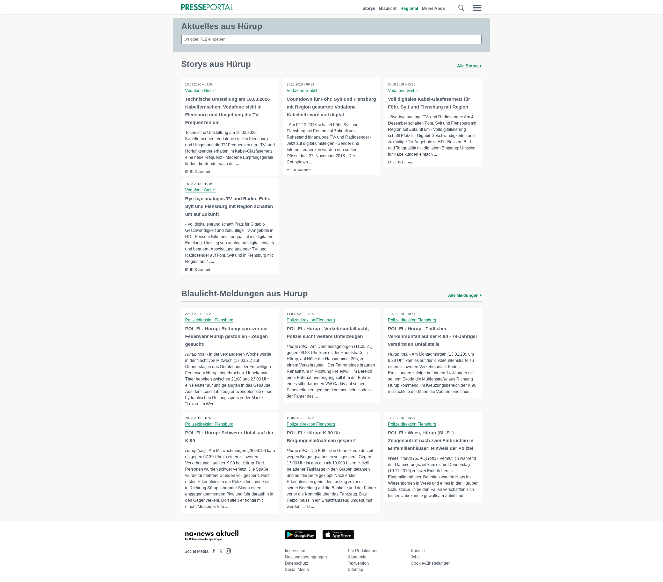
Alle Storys (468, 66)
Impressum (295, 551)
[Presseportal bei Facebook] (212, 551)
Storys (368, 8)
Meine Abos (433, 8)
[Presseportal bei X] (219, 551)
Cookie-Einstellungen (431, 563)
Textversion (358, 563)
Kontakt (418, 551)
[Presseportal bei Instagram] (227, 550)
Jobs (415, 557)
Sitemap (355, 569)
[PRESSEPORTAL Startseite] (207, 7)
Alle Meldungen (464, 295)
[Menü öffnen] (477, 7)
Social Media (297, 569)
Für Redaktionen (363, 551)
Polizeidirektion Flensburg (209, 320)
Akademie (357, 557)
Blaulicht (388, 8)
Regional (409, 8)
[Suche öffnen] (461, 7)
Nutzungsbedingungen (306, 557)
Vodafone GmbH (200, 90)
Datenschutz (296, 563)
